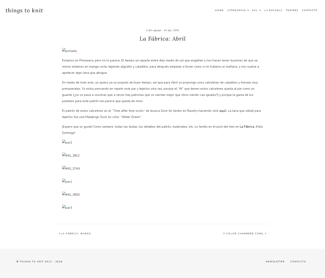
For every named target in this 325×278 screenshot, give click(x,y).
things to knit (24, 10)
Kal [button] (255, 10)
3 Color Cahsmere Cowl (243, 233)
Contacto (310, 10)
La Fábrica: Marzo (76, 233)
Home (219, 10)
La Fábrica (247, 127)
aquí (222, 111)
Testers (292, 10)
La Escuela (273, 10)
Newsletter (275, 261)
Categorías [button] (237, 10)
